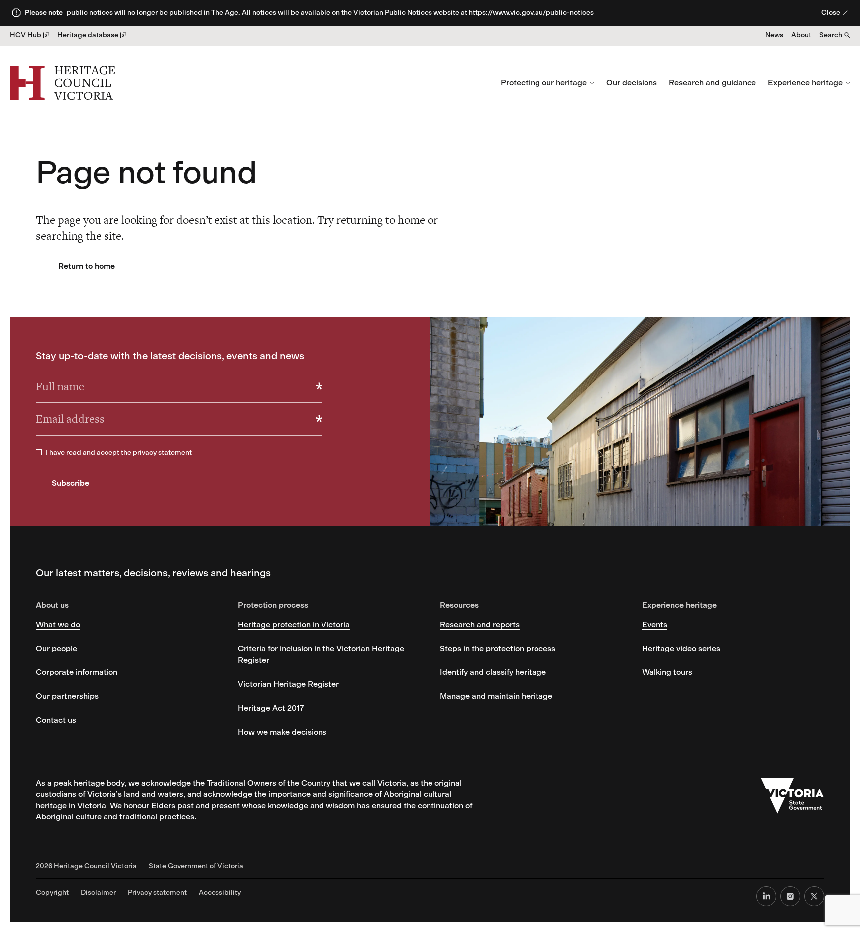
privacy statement (162, 452)
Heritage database (87, 35)
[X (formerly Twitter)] (814, 896)
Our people (56, 648)
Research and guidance (712, 82)
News (774, 35)
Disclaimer (98, 892)
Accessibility (220, 892)
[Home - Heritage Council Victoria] (62, 83)
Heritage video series (681, 648)
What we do (58, 624)
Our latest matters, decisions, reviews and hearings (153, 573)
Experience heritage (805, 82)
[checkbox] (39, 452)
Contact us (56, 720)
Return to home (86, 266)
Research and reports (480, 624)
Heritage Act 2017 (271, 708)
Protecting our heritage (544, 82)
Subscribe (70, 483)
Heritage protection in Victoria (294, 624)
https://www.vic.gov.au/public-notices (531, 12)
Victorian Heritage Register (288, 684)
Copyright (52, 892)
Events (654, 624)
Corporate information (76, 672)
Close (830, 12)
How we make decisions (282, 732)
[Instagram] (790, 896)
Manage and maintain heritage (496, 696)
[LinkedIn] (766, 896)
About (801, 35)
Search (830, 35)
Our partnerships (67, 696)
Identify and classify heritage (493, 672)
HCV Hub (25, 35)
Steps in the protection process (497, 648)
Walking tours (667, 672)
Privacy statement (157, 892)
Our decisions (631, 82)
